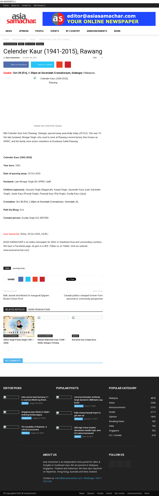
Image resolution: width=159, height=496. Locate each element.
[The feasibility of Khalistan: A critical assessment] (11, 430)
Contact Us (26, 5)
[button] (152, 31)
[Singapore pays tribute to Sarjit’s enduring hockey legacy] (11, 416)
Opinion (23, 30)
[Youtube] (128, 464)
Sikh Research (39, 5)
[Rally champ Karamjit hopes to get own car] (64, 416)
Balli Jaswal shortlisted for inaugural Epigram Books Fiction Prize (26, 297)
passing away (19, 268)
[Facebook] (112, 464)
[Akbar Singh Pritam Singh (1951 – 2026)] (18, 326)
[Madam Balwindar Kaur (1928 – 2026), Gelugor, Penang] (53, 326)
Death (21, 44)
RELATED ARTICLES (15, 309)
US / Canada (115, 435)
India (111, 425)
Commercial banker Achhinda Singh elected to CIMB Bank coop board (88, 400)
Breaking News (116, 421)
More (117, 30)
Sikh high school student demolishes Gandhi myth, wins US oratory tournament (87, 430)
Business (79, 406)
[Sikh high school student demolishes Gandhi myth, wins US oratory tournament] (64, 431)
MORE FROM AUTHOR (39, 309)
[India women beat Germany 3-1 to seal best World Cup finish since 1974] (11, 401)
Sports (75, 336)
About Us (15, 5)
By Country (73, 30)
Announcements (97, 30)
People (39, 30)
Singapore (26, 418)
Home (6, 5)
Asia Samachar (13, 57)
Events (55, 30)
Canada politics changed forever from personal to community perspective (83, 297)
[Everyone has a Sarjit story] (87, 326)
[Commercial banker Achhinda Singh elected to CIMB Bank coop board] (64, 401)
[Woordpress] (120, 464)
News (9, 30)
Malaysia (40, 44)
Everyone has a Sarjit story (84, 340)
